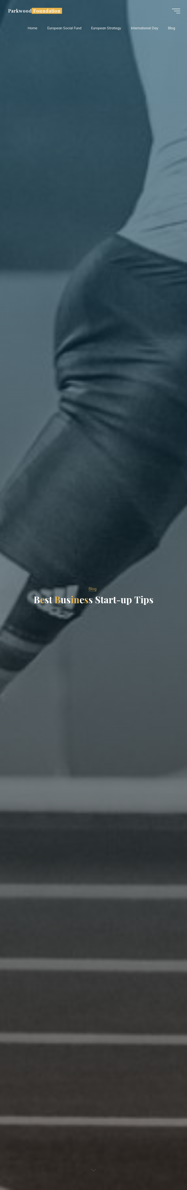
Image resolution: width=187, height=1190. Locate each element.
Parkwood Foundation (34, 11)
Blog (92, 588)
